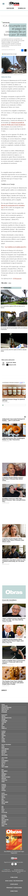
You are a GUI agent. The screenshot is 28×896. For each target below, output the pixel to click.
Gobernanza (3, 774)
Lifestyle (3, 753)
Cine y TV (3, 763)
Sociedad (3, 741)
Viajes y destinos (4, 819)
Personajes (3, 821)
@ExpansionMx (12, 364)
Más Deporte (4, 752)
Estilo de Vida (4, 824)
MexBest (3, 815)
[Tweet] (25, 50)
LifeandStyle (4, 728)
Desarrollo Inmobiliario (6, 707)
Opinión (3, 740)
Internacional (4, 720)
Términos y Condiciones (14, 887)
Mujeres (3, 726)
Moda (2, 799)
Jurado (2, 825)
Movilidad (3, 775)
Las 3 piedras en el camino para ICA (15, 247)
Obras (3, 704)
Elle (2, 806)
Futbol (2, 746)
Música (2, 765)
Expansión (4, 715)
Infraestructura (5, 709)
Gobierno (3, 732)
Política (3, 731)
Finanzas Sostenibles (5, 777)
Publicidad (14, 877)
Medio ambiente (4, 771)
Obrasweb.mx (15, 864)
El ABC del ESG (4, 780)
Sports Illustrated (6, 744)
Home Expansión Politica (6, 717)
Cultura (3, 803)
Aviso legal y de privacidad (14, 880)
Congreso (3, 735)
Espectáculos (4, 794)
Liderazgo (3, 787)
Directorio (14, 891)
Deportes (3, 762)
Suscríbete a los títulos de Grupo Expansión (14, 852)
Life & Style (4, 757)
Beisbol (3, 747)
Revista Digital (4, 755)
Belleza (2, 800)
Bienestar (3, 822)
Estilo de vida (4, 812)
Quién (3, 793)
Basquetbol (3, 750)
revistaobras (12, 864)
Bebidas (3, 818)
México (2, 734)
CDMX (2, 737)
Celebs (2, 811)
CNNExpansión (17, 278)
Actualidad (3, 785)
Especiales (3, 790)
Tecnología (3, 722)
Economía (3, 719)
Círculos (3, 797)
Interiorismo (4, 712)
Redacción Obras (11, 362)
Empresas (3, 716)
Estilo (2, 759)
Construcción (10, 8)
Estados (3, 738)
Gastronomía (4, 816)
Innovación (3, 778)
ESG (2, 725)
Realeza (2, 796)
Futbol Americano (5, 749)
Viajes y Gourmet (4, 766)
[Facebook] (22, 50)
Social (2, 772)
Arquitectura (4, 710)
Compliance (14, 884)
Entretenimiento (4, 760)
